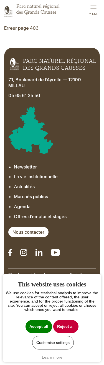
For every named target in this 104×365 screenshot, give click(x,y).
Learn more (52, 357)
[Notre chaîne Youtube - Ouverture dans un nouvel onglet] (55, 252)
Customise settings (53, 343)
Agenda (22, 206)
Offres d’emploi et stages (40, 216)
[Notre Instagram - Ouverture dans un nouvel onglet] (23, 252)
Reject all (66, 326)
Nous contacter (28, 232)
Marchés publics (31, 196)
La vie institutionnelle (36, 176)
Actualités (24, 186)
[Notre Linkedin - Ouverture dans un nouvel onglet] (10, 252)
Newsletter (25, 167)
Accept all (38, 326)
